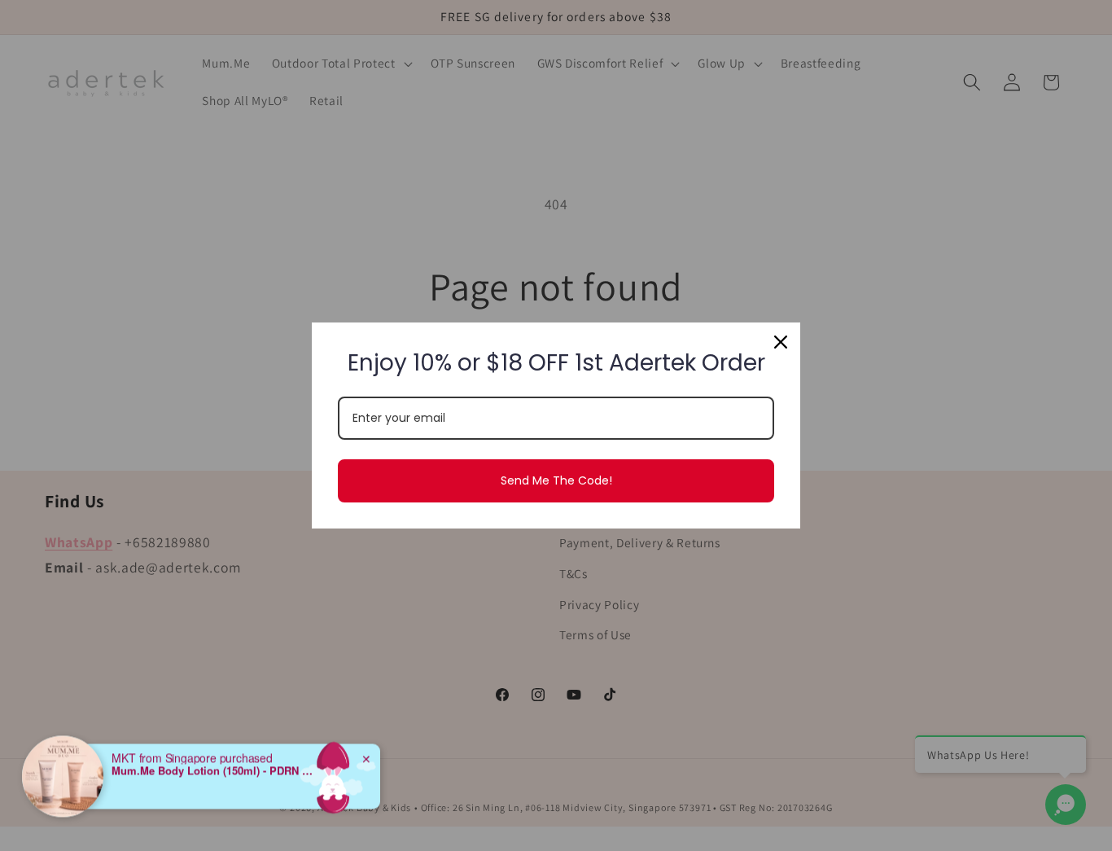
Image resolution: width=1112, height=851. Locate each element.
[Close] (780, 342)
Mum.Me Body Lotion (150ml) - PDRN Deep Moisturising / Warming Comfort (213, 758)
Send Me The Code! (556, 480)
